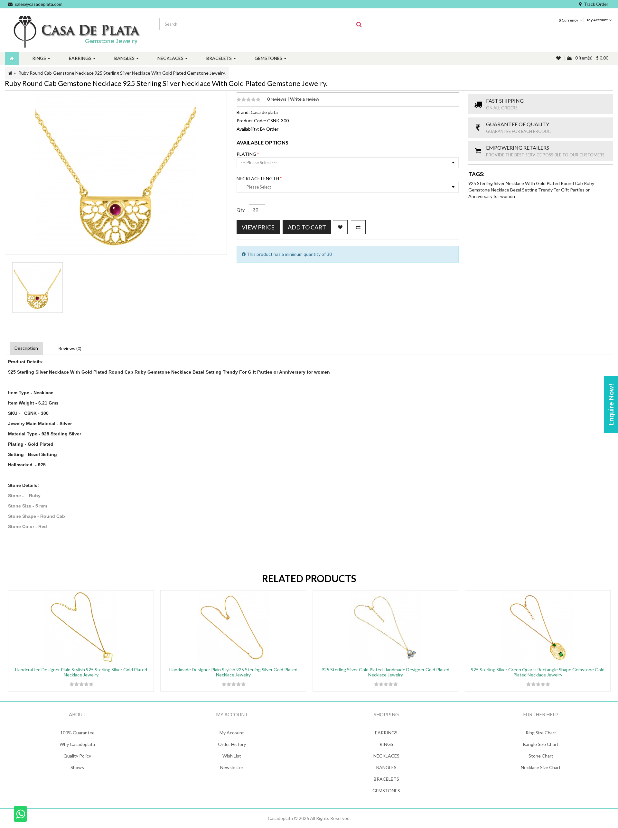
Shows (77, 767)
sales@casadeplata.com (38, 4)
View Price (258, 227)
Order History (232, 744)
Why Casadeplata (77, 744)
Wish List (231, 755)
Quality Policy (77, 755)
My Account (232, 732)
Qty (241, 209)
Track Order (596, 4)
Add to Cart (307, 227)
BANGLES (386, 767)
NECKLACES (386, 755)
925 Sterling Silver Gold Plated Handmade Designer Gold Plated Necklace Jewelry (385, 672)
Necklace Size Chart (541, 767)
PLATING (247, 154)
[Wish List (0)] (559, 58)
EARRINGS (386, 732)
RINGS (386, 744)
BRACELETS (386, 779)
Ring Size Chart (541, 732)
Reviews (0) (69, 348)
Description (26, 348)
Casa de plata (264, 112)
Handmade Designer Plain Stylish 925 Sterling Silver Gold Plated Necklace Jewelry (233, 672)
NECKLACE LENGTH (258, 178)
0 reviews (277, 99)
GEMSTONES (386, 790)
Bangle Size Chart (540, 744)
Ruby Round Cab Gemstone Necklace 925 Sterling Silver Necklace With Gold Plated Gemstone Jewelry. (122, 73)
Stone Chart (541, 755)
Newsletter (231, 767)
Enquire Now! (611, 404)
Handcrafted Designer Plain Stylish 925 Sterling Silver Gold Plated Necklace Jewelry (81, 672)
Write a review (304, 99)
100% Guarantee (77, 732)
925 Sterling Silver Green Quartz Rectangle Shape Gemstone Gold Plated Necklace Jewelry (537, 672)
